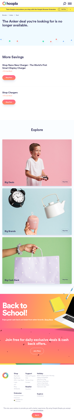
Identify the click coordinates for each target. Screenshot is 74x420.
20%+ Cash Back (19, 380)
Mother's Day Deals (43, 381)
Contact (27, 382)
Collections (40, 396)
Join (15, 384)
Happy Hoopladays (42, 377)
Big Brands (17, 378)
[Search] (65, 4)
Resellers (28, 389)
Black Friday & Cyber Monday (45, 375)
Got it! (37, 415)
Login (15, 382)
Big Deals (16, 376)
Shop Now (49, 319)
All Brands (17, 389)
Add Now (63, 9)
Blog (15, 387)
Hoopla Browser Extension (19, 396)
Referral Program (30, 376)
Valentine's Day (41, 379)
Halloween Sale (41, 387)
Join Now (37, 351)
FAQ (26, 378)
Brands (4, 15)
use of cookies (38, 410)
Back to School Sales (43, 385)
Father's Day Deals (42, 383)
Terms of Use (29, 380)
